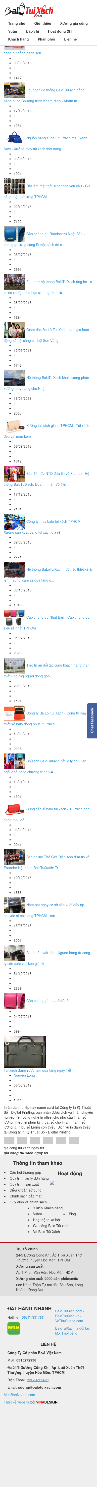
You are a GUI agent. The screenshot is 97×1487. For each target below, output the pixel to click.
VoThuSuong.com (69, 1320)
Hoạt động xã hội (46, 1219)
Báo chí (32, 31)
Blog (72, 1213)
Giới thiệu (42, 23)
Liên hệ (70, 39)
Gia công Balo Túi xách (51, 1225)
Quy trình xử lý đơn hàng (29, 1178)
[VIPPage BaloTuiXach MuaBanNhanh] (13, 1327)
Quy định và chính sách (28, 1201)
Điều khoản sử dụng (26, 1190)
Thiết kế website (16, 1402)
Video (37, 1213)
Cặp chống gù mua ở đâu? (47, 1000)
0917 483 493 (33, 1317)
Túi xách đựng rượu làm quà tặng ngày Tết (37, 1070)
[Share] (9, 1141)
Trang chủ (16, 23)
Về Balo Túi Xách (46, 1231)
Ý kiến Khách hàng (48, 1207)
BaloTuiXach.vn (67, 1315)
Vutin (12, 31)
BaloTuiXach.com (68, 1310)
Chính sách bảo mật (26, 1196)
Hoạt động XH (60, 31)
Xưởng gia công (74, 23)
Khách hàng (18, 39)
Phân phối (46, 39)
